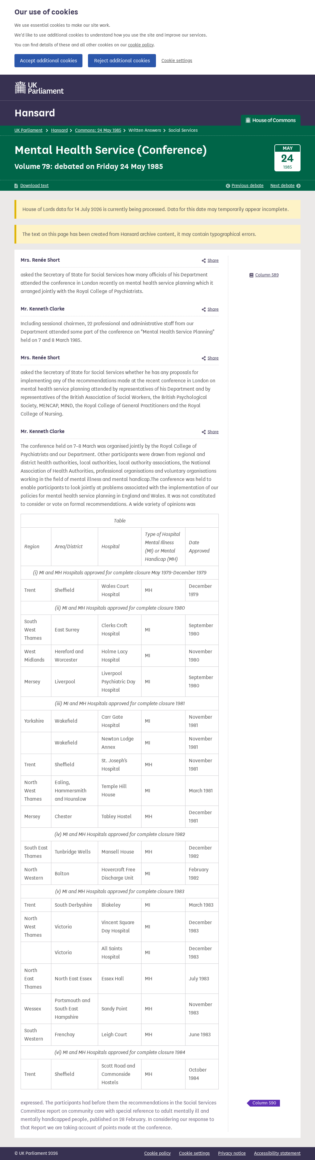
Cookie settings (176, 60)
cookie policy (141, 45)
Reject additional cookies (122, 61)
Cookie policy (157, 1153)
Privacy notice (232, 1153)
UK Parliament (28, 130)
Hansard (34, 113)
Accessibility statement (277, 1153)
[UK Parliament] (39, 87)
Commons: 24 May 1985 (98, 130)
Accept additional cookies (48, 61)
